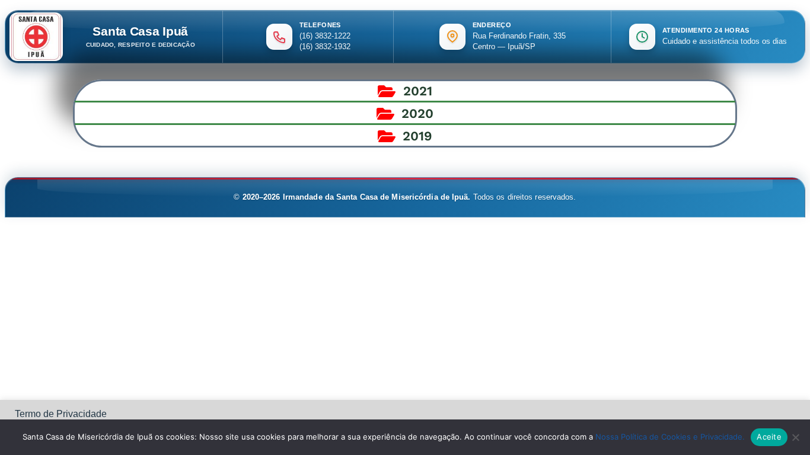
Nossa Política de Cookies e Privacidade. (670, 436)
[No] (795, 437)
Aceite (769, 436)
